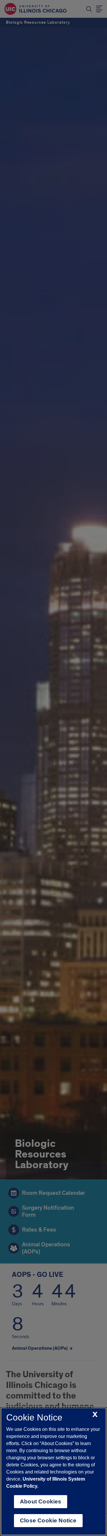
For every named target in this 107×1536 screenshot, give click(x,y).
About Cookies (40, 1501)
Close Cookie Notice (48, 1520)
